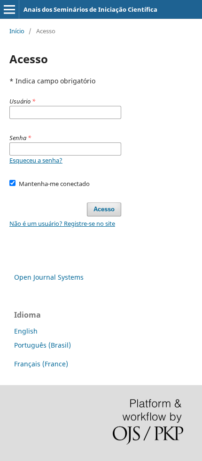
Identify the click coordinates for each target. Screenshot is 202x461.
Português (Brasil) (42, 345)
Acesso (104, 209)
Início (16, 31)
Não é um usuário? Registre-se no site (62, 223)
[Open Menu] (9, 9)
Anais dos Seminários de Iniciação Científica (90, 9)
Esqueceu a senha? (35, 160)
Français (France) (41, 363)
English (26, 331)
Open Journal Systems (49, 277)
